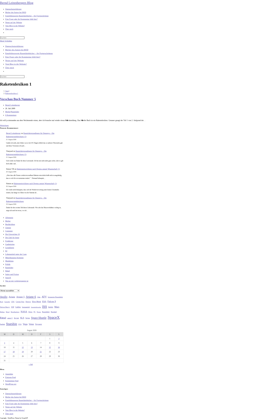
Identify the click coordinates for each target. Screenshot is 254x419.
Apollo (3, 296)
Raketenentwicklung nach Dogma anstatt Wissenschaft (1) (38, 169)
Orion (30, 312)
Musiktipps (9, 261)
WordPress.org (10, 384)
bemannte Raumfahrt (55, 297)
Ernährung (9, 241)
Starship (11, 324)
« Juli (31, 364)
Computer (9, 231)
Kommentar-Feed (11, 381)
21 (41, 352)
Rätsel (7, 271)
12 (23, 347)
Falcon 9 (51, 301)
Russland (54, 312)
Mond (8, 312)
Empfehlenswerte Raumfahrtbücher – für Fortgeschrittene (29, 53)
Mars (56, 307)
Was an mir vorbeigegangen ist (16, 281)
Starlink (2, 324)
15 (50, 347)
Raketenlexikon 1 (11, 93)
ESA (44, 301)
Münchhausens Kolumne (14, 258)
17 (5, 352)
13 (32, 347)
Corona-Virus (20, 302)
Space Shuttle (38, 317)
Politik (7, 264)
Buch (1, 302)
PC (35, 312)
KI (6, 251)
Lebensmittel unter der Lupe (16, 254)
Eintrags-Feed (10, 377)
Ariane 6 (31, 296)
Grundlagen (9, 248)
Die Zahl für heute (12, 238)
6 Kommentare (10, 115)
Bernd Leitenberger (12, 105)
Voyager (38, 324)
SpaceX (8, 278)
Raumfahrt (15, 112)
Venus (31, 324)
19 (23, 352)
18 (14, 352)
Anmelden (9, 374)
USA (20, 324)
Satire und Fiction (12, 274)
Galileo (18, 307)
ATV (44, 296)
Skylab (16, 318)
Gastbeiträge (10, 244)
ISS (44, 306)
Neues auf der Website (14, 60)
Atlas (38, 297)
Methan (2, 312)
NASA (24, 311)
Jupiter (50, 307)
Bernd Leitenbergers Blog (16, 2)
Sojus (27, 318)
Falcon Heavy (5, 307)
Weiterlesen (4, 126)
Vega (25, 324)
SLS (22, 318)
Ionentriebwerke (36, 307)
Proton (39, 312)
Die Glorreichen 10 (12, 234)
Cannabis (7, 302)
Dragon (28, 302)
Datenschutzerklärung (14, 46)
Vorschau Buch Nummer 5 (18, 99)
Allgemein (9, 218)
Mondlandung (15, 312)
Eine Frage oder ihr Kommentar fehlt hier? (22, 57)
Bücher (8, 112)
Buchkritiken (10, 224)
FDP (12, 307)
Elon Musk (36, 302)
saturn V (10, 318)
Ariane (12, 297)
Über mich (9, 68)
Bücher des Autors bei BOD (16, 50)
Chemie (8, 228)
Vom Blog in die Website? (16, 64)
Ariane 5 (20, 297)
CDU (13, 302)
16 (59, 347)
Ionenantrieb (26, 307)
